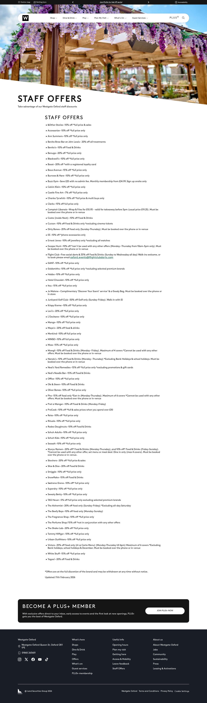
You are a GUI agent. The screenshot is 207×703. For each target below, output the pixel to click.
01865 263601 (29, 653)
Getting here (41, 2)
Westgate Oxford (129, 691)
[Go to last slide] (73, 2)
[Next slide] (148, 2)
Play (74, 654)
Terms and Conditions (149, 691)
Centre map (25, 2)
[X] (26, 659)
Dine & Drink (78, 650)
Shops (75, 645)
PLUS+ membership (82, 673)
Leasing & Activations (164, 669)
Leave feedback (121, 664)
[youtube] (40, 659)
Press (156, 664)
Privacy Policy (167, 691)
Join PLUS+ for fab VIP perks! (111, 2)
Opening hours (120, 645)
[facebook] (33, 659)
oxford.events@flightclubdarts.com (91, 257)
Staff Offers (119, 669)
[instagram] (19, 659)
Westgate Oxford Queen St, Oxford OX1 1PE (42, 646)
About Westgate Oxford (165, 645)
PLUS (173, 18)
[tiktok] (46, 659)
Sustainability (160, 659)
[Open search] (183, 18)
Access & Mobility (122, 659)
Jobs (155, 650)
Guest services (79, 669)
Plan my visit (119, 650)
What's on (77, 664)
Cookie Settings (182, 691)
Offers (75, 659)
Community (159, 654)
